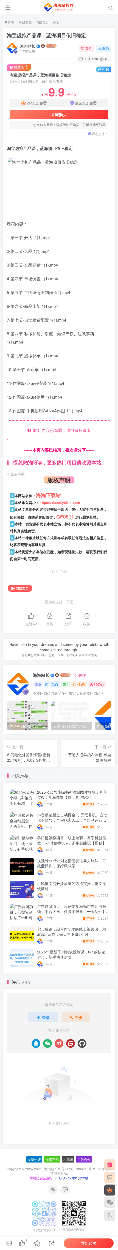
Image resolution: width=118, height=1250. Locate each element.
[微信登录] (47, 1043)
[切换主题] (109, 1215)
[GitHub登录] (82, 1043)
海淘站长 (27, 46)
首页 (10, 22)
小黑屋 (68, 1159)
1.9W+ (53, 684)
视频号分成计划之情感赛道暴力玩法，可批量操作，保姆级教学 (71, 863)
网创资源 (25, 22)
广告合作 (84, 1159)
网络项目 (42, 22)
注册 (78, 1017)
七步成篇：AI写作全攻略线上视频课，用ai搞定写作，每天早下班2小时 (71, 931)
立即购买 (59, 114)
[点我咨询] (109, 1177)
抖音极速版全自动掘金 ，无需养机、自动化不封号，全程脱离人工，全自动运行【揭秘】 (72, 820)
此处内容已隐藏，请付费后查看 (61, 430)
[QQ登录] (36, 1043)
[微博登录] (59, 1043)
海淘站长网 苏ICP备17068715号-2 (69, 1169)
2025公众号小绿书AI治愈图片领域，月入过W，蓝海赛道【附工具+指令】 (72, 794)
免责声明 (52, 1159)
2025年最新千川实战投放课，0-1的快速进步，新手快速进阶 (71, 954)
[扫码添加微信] (109, 1202)
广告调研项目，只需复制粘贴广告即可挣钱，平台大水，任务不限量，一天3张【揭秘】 (72, 911)
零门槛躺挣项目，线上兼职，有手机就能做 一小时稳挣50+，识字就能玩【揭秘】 (71, 840)
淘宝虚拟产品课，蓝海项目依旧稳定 (46, 35)
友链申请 (34, 1159)
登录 (46, 1017)
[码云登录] (70, 1043)
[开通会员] (109, 1190)
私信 (105, 48)
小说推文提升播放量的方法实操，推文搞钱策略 (71, 886)
